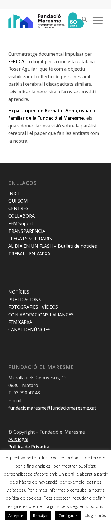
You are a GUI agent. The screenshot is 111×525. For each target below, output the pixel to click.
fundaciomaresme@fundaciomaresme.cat (52, 408)
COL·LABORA (21, 216)
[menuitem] (81, 20)
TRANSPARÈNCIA (26, 231)
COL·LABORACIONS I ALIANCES (41, 315)
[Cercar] (81, 20)
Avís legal (18, 439)
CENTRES (18, 208)
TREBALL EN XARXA (29, 254)
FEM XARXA (20, 322)
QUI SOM (18, 201)
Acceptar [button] (15, 515)
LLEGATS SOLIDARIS (30, 238)
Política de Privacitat (29, 447)
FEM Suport (20, 223)
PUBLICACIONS (24, 299)
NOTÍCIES (18, 292)
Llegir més (95, 515)
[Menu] (95, 20)
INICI (13, 193)
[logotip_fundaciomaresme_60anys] (46, 20)
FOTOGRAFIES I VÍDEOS (33, 307)
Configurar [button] (68, 515)
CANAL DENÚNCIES (29, 329)
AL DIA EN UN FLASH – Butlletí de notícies (52, 246)
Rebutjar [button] (40, 515)
